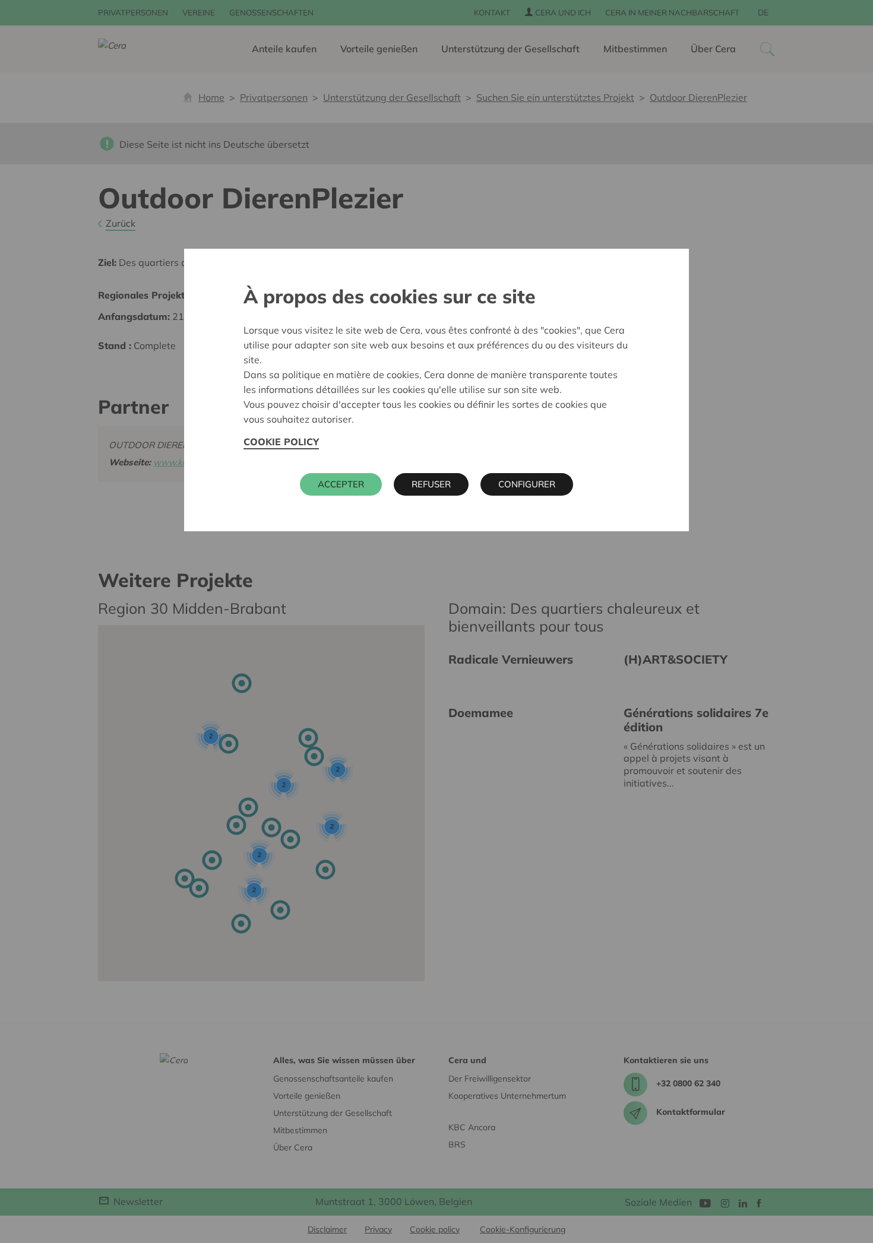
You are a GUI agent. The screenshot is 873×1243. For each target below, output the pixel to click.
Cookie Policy (281, 442)
